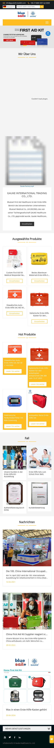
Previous (3, 36)
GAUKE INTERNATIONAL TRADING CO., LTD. (27, 194)
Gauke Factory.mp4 (27, 186)
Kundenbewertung (37, 507)
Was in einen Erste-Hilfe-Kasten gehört (26, 709)
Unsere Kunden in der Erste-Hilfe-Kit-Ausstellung (13, 474)
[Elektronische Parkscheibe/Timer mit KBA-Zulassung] (14, 401)
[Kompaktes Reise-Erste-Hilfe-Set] (39, 401)
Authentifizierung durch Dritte (14, 508)
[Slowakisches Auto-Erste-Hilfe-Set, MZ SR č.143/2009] (14, 302)
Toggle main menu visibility (47, 22)
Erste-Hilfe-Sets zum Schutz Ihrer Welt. (37, 473)
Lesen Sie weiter (13, 371)
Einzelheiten (27, 224)
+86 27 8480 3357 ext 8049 (40, 3)
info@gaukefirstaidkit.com (16, 3)
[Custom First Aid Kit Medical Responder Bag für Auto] (14, 269)
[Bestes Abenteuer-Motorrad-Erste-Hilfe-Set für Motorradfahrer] (39, 269)
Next (51, 36)
